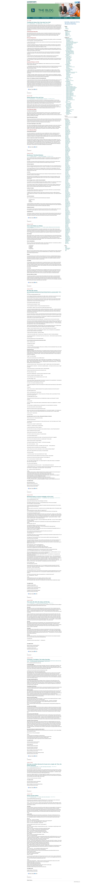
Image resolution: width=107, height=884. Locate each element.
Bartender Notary (45, 497)
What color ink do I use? (38, 292)
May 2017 (66, 181)
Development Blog (68, 31)
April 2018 (66, 173)
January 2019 (67, 166)
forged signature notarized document (46, 203)
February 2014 (67, 211)
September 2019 (67, 160)
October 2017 (67, 177)
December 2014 (67, 203)
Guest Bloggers (67, 81)
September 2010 (67, 240)
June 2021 (67, 145)
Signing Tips (68, 76)
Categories (67, 28)
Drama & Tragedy (69, 102)
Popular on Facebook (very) (70, 90)
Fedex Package (40, 661)
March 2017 (67, 182)
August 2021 (67, 143)
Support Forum (67, 34)
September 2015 (67, 196)
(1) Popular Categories (68, 38)
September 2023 (67, 133)
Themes (66, 35)
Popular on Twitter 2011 (69, 93)
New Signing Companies (70, 52)
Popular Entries (67, 85)
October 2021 (67, 142)
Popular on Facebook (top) (70, 89)
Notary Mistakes (68, 49)
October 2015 (67, 195)
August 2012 (67, 223)
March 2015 (67, 201)
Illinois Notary (68, 59)
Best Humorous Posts (33, 291)
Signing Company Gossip (70, 53)
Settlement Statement (32, 292)
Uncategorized (67, 112)
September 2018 (67, 169)
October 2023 (67, 132)
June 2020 (67, 153)
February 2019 (67, 165)
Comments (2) (29, 759)
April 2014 (66, 209)
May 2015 (66, 199)
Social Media (68, 68)
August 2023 (67, 134)
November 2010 (67, 238)
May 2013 (66, 217)
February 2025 (67, 120)
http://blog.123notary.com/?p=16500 (32, 753)
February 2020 (67, 156)
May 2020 (66, 154)
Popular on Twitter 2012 (70, 94)
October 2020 (67, 151)
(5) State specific (67, 56)
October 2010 (67, 239)
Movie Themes (68, 104)
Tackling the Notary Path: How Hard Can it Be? (39, 22)
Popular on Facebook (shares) (71, 88)
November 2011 (67, 230)
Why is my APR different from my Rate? (53, 292)
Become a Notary (68, 106)
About (66, 27)
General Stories (68, 103)
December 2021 (67, 141)
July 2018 (66, 171)
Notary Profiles (49, 766)
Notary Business (41, 98)
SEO (67, 100)
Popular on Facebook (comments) (71, 87)
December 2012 (67, 221)
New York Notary (68, 60)
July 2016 (66, 188)
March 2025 (67, 119)
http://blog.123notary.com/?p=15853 (32, 745)
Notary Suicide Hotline (32, 795)
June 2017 (67, 180)
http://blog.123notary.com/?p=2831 (32, 748)
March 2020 (67, 155)
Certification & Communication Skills (71, 72)
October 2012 (67, 221)
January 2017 (67, 184)
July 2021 (66, 144)
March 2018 (67, 174)
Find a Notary (68, 108)
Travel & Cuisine (68, 113)
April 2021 (66, 146)
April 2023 (66, 137)
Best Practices (68, 70)
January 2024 (67, 130)
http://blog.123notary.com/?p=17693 (32, 588)
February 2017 (67, 183)
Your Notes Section (69, 69)
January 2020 (67, 157)
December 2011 (67, 229)
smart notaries (45, 250)
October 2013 (67, 213)
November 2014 (67, 204)
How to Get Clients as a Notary (35, 225)
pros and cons (45, 98)
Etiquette (67, 73)
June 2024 (67, 126)
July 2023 (66, 135)
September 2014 (67, 205)
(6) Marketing (67, 64)
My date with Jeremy (32, 290)
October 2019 (67, 159)
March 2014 (67, 210)
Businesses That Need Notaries (35, 155)
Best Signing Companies (70, 51)
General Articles (68, 74)
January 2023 (67, 139)
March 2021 (67, 147)
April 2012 (66, 226)
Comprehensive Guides (69, 41)
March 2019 (67, 165)
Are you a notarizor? (55, 291)
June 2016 (67, 189)
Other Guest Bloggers (69, 84)
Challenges (38, 23)
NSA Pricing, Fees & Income (70, 66)
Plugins (66, 32)
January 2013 (67, 220)
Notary (41, 23)
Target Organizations (43, 156)
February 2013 (67, 219)
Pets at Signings (68, 105)
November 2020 (67, 150)
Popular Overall (68, 96)
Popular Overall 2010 (69, 97)
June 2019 (67, 162)
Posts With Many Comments (70, 99)
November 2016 (67, 185)
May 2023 (66, 136)
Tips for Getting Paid (69, 77)
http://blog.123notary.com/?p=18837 (32, 646)
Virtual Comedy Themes (70, 80)
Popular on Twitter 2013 (70, 95)
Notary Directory (45, 766)
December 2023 (67, 131)
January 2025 (67, 121)
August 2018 (67, 170)
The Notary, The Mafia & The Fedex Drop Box (38, 659)
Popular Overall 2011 (69, 98)
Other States (68, 62)
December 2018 (67, 167)
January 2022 (67, 140)
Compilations (68, 40)
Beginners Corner (69, 107)
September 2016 (67, 187)
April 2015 (66, 200)
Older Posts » (29, 880)
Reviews (67, 67)
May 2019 (66, 163)
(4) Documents (67, 54)
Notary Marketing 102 (69, 44)
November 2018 (67, 168)
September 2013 (67, 214)
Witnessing (68, 112)
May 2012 (66, 225)
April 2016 (66, 191)
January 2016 (67, 193)
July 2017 (66, 179)
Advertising (68, 65)
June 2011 (66, 233)
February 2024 (67, 129)
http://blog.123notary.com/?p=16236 (32, 785)
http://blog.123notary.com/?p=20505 (32, 591)
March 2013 (67, 218)
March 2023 (67, 138)
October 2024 (67, 123)
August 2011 (67, 232)
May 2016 (66, 190)
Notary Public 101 (69, 45)
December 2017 (67, 175)
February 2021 (67, 148)
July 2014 (66, 207)
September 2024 (67, 124)
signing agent (47, 608)
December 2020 (67, 149)
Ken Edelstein (68, 83)
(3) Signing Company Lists (69, 50)
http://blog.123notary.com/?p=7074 (32, 483)
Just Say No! (68, 75)
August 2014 (67, 206)
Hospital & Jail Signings (69, 47)
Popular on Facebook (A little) (70, 86)
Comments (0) (29, 150)
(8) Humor (66, 78)
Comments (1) (29, 92)
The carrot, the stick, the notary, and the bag (38, 601)
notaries (60, 291)
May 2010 (66, 242)
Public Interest (68, 110)
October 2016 (67, 186)
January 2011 (67, 237)
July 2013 (66, 215)
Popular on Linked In (69, 91)
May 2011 (66, 234)
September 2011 (67, 231)
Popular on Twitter (69, 92)
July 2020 (66, 152)
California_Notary (69, 57)
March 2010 (67, 243)
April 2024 (66, 128)
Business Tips (68, 71)
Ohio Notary (68, 61)
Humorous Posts (38, 291)
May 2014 (66, 208)
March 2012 (67, 227)
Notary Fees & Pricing (69, 43)
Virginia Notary (68, 63)
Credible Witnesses (69, 46)
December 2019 (67, 158)
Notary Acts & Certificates (70, 109)
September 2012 (67, 222)
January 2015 (67, 202)
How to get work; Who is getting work (72, 42)
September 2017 (67, 178)
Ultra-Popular (68, 101)
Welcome (67, 114)
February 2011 (67, 236)
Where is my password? (45, 292)
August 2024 (67, 125)
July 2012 (66, 224)
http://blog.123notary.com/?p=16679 (32, 782)
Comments (67, 248)
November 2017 (67, 176)
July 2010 (66, 241)
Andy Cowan (68, 82)
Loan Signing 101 (69, 48)
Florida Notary (68, 58)
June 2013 (67, 216)
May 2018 (66, 172)
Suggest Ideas (67, 33)
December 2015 (67, 194)
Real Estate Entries (69, 111)
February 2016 (67, 192)
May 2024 (66, 127)
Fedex (32, 661)
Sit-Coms (67, 79)
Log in (66, 246)
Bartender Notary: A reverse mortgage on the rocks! (40, 496)
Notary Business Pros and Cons (35, 97)
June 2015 (67, 198)
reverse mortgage (52, 497)
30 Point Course (68, 39)
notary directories (47, 141)
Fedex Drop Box (35, 661)
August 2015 (67, 197)
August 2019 (67, 161)
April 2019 (66, 164)
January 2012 (67, 228)
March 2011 (67, 235)
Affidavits (67, 55)
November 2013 (67, 212)
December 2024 (67, 122)
